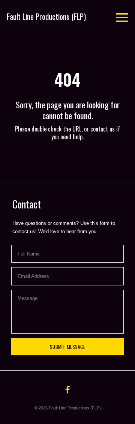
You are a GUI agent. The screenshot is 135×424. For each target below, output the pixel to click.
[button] (46, 16)
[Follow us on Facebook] (67, 389)
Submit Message (67, 346)
